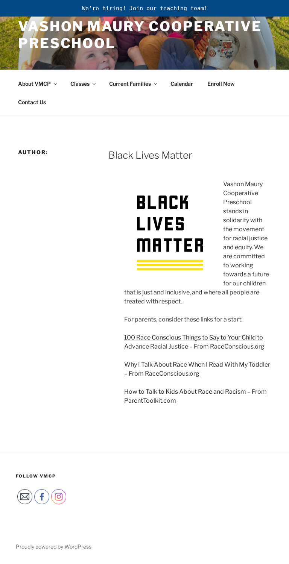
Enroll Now (220, 83)
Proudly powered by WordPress (53, 546)
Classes (80, 83)
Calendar (181, 83)
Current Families (130, 83)
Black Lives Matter (150, 155)
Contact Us (32, 102)
